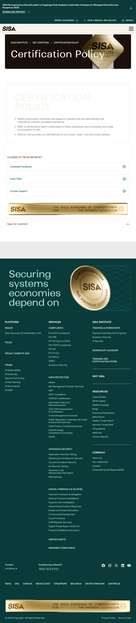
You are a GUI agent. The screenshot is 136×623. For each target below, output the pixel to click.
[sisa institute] (19, 43)
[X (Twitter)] (116, 565)
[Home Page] (9, 29)
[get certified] (41, 43)
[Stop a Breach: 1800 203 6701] (100, 20)
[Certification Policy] (66, 43)
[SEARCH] (127, 20)
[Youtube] (129, 565)
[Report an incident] (66, 20)
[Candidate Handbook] (68, 167)
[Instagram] (110, 565)
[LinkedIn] (123, 565)
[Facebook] (103, 565)
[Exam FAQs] (68, 179)
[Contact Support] (68, 191)
